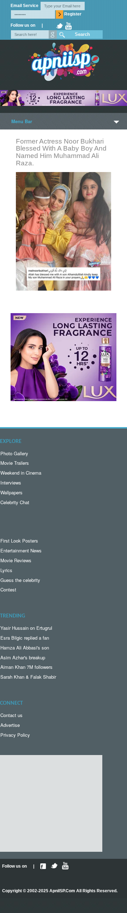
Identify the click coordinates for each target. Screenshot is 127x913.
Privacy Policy (15, 734)
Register (72, 14)
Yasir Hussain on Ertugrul (26, 627)
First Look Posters (19, 540)
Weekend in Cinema (20, 472)
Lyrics (6, 570)
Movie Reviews (15, 560)
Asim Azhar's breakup (22, 657)
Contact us (11, 715)
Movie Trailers (14, 462)
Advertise (10, 725)
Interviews (10, 482)
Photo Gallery (14, 453)
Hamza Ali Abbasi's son (24, 647)
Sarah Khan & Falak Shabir (28, 676)
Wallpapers (11, 492)
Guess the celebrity (20, 580)
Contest (8, 589)
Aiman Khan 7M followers (26, 667)
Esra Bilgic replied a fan (24, 637)
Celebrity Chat (14, 502)
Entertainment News (21, 550)
